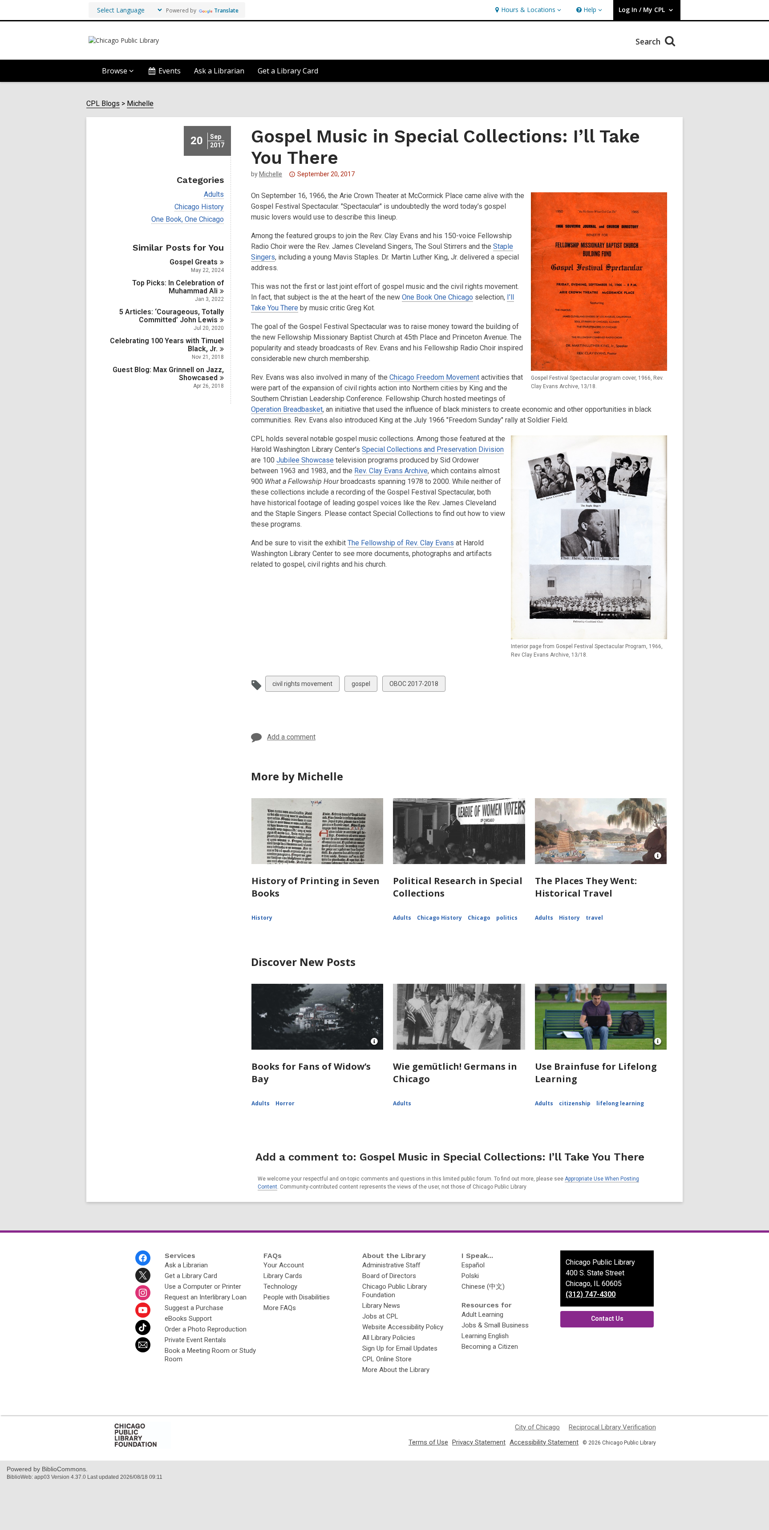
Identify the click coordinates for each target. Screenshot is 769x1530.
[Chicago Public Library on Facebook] (142, 1258)
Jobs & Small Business (495, 1325)
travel (594, 917)
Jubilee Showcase (305, 460)
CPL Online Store (387, 1359)
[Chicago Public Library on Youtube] (142, 1310)
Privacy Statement (479, 1442)
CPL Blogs (103, 104)
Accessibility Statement (544, 1442)
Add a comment (291, 737)
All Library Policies (388, 1338)
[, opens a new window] (142, 1446)
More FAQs (279, 1308)
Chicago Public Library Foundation (394, 1290)
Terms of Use (428, 1442)
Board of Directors (389, 1276)
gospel (360, 686)
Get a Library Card (288, 71)
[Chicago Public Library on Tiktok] (142, 1327)
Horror (285, 1103)
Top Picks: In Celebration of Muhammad (178, 287)
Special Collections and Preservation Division (433, 449)
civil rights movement (302, 686)
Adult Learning (482, 1315)
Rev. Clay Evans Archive (391, 471)
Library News (381, 1306)
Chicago (479, 917)
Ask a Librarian (219, 71)
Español (473, 1265)
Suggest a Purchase (194, 1308)
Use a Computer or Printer (203, 1286)
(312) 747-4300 (590, 1294)
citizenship (575, 1103)
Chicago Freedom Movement (434, 377)
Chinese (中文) (483, 1286)
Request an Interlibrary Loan (206, 1297)
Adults (214, 194)
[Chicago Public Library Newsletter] (142, 1344)
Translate (226, 10)
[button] (527, 10)
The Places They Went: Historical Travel (586, 887)
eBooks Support (188, 1319)
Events (169, 71)
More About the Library (395, 1370)
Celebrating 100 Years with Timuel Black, (167, 345)
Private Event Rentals (195, 1340)
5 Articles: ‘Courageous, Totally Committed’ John (171, 316)
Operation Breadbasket (287, 409)
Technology (280, 1286)
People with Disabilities (296, 1297)
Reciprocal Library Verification (612, 1427)
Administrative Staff (391, 1265)
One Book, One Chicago (187, 219)
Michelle (140, 104)
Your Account (283, 1265)
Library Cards (282, 1276)
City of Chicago (537, 1427)
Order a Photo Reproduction (206, 1329)
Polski (470, 1276)
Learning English (485, 1336)
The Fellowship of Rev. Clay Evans (401, 543)
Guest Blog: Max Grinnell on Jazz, (168, 373)
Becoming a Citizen (489, 1347)
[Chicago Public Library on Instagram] (142, 1292)
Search (649, 41)
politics (507, 917)
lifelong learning (620, 1103)
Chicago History (199, 207)
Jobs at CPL (380, 1316)
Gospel (194, 262)
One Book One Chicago (437, 297)
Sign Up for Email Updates (399, 1348)
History (261, 917)
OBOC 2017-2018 (413, 686)
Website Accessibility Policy (402, 1327)
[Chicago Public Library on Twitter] (142, 1275)
